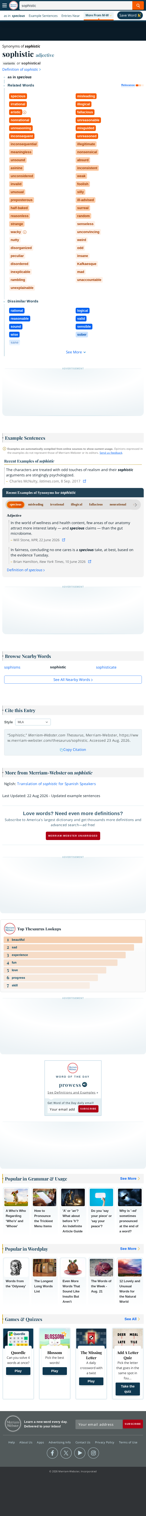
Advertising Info (60, 1442)
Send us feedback (111, 453)
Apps (41, 1442)
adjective (45, 55)
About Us (26, 1442)
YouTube (79, 1453)
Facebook (52, 1453)
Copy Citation (74, 749)
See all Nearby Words (71, 679)
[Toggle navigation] (4, 5)
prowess (70, 1084)
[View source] (85, 481)
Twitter (66, 1453)
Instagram (93, 1453)
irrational (57, 504)
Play (18, 1371)
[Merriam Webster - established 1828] (13, 5)
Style (8, 722)
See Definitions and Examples (72, 1092)
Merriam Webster (13, 1423)
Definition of (20, 69)
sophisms (12, 667)
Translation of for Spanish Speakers (56, 783)
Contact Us (83, 1442)
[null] (84, 1084)
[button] (99, 15)
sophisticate (106, 667)
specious (15, 504)
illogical (76, 504)
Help (12, 1442)
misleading (35, 504)
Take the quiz (128, 1388)
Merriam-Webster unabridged (73, 836)
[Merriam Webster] (73, 1068)
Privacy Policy (105, 1442)
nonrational (118, 504)
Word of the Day (73, 1076)
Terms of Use (128, 1442)
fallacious (96, 504)
